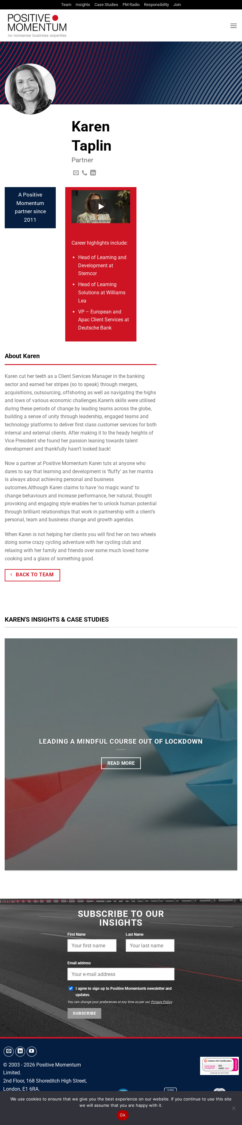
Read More (121, 763)
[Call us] (84, 173)
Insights (83, 4)
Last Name (134, 934)
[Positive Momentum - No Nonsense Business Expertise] (102, 25)
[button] (233, 25)
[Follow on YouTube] (31, 1051)
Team (66, 4)
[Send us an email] (76, 173)
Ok (122, 1114)
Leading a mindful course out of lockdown (121, 741)
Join (177, 4)
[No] (233, 1110)
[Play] (101, 206)
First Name (76, 934)
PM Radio (131, 4)
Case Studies (106, 4)
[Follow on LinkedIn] (93, 173)
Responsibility (156, 4)
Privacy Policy (161, 1002)
